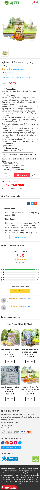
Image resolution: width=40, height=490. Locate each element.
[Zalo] (20, 442)
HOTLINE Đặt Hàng (10, 182)
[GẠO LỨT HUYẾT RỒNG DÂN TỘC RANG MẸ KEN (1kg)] (30, 337)
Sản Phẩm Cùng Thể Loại (20, 324)
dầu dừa (36, 469)
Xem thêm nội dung (20, 237)
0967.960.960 (13, 185)
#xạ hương (17, 469)
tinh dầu (24, 469)
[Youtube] (11, 442)
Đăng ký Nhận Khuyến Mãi (11, 447)
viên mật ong (16, 477)
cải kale (26, 477)
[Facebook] (2, 442)
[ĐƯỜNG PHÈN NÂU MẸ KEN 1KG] (10, 337)
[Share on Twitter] (32, 203)
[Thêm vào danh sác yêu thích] (33, 175)
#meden (4, 475)
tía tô (22, 477)
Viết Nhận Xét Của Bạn (20, 291)
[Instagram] (15, 442)
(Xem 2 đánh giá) (18, 69)
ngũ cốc (9, 479)
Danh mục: (5, 75)
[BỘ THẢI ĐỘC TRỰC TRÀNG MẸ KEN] (10, 375)
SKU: (3, 72)
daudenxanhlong (32, 473)
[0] (32, 2)
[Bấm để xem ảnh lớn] (20, 29)
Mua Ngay (10, 361)
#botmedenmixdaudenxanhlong (21, 475)
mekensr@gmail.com (13, 188)
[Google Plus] (7, 442)
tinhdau (30, 469)
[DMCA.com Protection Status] (35, 459)
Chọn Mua (23, 175)
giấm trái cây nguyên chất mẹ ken (23, 479)
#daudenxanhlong (20, 473)
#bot (8, 475)
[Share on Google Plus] (35, 203)
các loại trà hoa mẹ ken (21, 481)
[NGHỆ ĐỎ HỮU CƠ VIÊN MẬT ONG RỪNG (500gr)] (30, 375)
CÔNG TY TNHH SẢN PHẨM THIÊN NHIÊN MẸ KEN (13, 3)
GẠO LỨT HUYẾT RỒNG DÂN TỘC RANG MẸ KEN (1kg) (30, 352)
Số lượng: (4, 173)
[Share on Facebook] (28, 203)
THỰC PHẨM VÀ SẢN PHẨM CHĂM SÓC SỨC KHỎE (17, 77)
